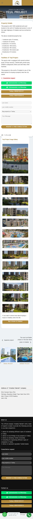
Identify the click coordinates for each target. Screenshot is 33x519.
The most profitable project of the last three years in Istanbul (25, 340)
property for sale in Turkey (16, 10)
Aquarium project (9, 340)
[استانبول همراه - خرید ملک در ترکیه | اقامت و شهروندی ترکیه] (17, 3)
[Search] (32, 2)
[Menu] (2, 3)
